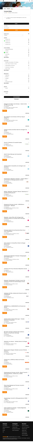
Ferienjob (8, 8)
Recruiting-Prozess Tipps (16, 428)
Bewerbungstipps (24, 433)
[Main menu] (1, 1)
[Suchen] (30, 0)
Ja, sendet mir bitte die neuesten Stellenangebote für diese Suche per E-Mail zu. (16, 18)
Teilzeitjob (6, 50)
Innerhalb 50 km (7, 42)
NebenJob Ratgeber (25, 435)
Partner (4, 430)
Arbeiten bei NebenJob (6, 427)
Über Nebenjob (5, 425)
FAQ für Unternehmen (15, 430)
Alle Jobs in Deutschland (25, 427)
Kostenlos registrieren (15, 425)
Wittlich (12, 8)
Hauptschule (7, 75)
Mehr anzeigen (6, 57)
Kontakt (4, 428)
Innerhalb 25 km (7, 40)
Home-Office (7, 54)
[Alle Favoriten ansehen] (3, 0)
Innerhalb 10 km (7, 39)
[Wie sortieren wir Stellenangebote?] (28, 33)
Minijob (6, 55)
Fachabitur (7, 78)
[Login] (32, 1)
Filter (16, 23)
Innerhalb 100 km (7, 44)
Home (5, 8)
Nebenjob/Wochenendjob (9, 49)
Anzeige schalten (14, 427)
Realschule (7, 76)
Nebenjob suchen (24, 428)
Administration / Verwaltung (9, 67)
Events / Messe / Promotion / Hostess (11, 63)
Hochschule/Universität (8, 81)
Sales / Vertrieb (7, 68)
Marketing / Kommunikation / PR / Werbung (11, 62)
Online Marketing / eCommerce (10, 65)
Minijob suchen (24, 430)
